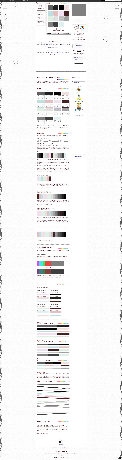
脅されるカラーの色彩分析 (79, 46)
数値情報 (13, 0)
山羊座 (63, 52)
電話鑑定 (50, 44)
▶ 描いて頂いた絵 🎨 (78, 59)
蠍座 (57, 52)
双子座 (44, 52)
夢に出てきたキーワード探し (53, 47)
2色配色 (20, 0)
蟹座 (47, 52)
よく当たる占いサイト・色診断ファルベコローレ (61, 457)
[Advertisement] (53, 38)
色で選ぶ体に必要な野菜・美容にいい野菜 (62, 447)
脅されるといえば (77, 77)
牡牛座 (41, 52)
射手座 (60, 52)
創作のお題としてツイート (78, 57)
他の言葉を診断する (61, 444)
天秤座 (55, 52)
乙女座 (52, 52)
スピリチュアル (61, 44)
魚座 (68, 52)
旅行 (41, 44)
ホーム (1, 0)
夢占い (38, 44)
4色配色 (27, 0)
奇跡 (57, 44)
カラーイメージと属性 (8, 0)
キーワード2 (67, 44)
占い (54, 44)
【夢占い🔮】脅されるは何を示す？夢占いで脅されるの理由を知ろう (79, 20)
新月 (47, 44)
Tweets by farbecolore (79, 115)
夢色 (44, 44)
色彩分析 (17, 0)
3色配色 (24, 0)
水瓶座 (66, 52)
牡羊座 (38, 52)
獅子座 (49, 52)
